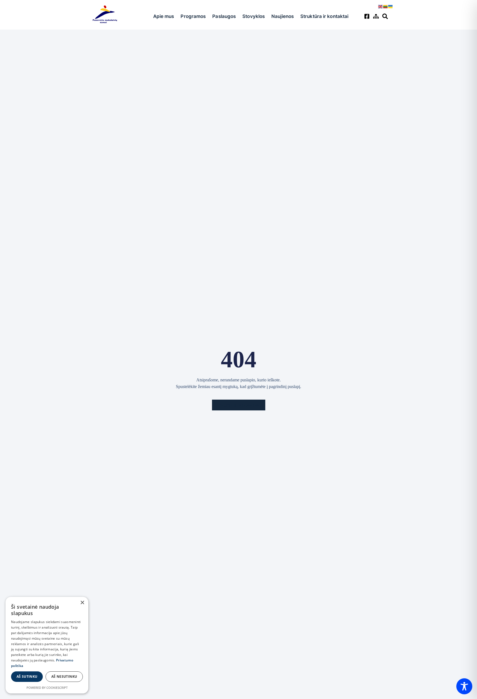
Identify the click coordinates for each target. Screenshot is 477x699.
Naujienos (282, 16)
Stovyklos (253, 16)
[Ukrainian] (390, 6)
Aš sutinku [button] (27, 676)
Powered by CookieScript (47, 687)
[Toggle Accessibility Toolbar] (464, 686)
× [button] (82, 603)
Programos (193, 16)
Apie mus (163, 16)
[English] (380, 6)
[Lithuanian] (385, 6)
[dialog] (47, 645)
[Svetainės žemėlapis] (376, 16)
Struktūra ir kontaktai (324, 16)
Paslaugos (224, 16)
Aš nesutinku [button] (64, 676)
